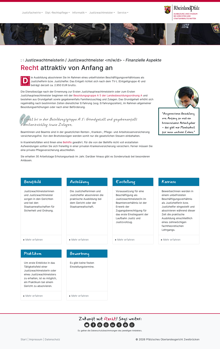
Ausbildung (79, 181)
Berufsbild (32, 181)
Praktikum (33, 253)
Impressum (35, 339)
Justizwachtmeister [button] (101, 12)
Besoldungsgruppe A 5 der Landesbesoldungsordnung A (107, 95)
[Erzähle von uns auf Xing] (119, 324)
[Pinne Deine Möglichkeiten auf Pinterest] (125, 324)
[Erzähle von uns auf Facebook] (93, 324)
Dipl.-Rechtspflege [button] (56, 12)
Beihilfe (67, 142)
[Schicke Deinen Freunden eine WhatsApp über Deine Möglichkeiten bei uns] (131, 324)
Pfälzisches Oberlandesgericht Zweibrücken (172, 339)
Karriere (169, 181)
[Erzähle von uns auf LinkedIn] (112, 324)
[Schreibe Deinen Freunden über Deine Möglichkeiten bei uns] (86, 324)
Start (24, 339)
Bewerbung (79, 253)
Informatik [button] (78, 12)
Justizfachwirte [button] (31, 12)
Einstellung (125, 181)
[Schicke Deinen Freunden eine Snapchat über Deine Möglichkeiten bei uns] (99, 324)
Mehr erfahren (34, 239)
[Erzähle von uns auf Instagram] (106, 324)
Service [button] (121, 12)
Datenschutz (52, 339)
